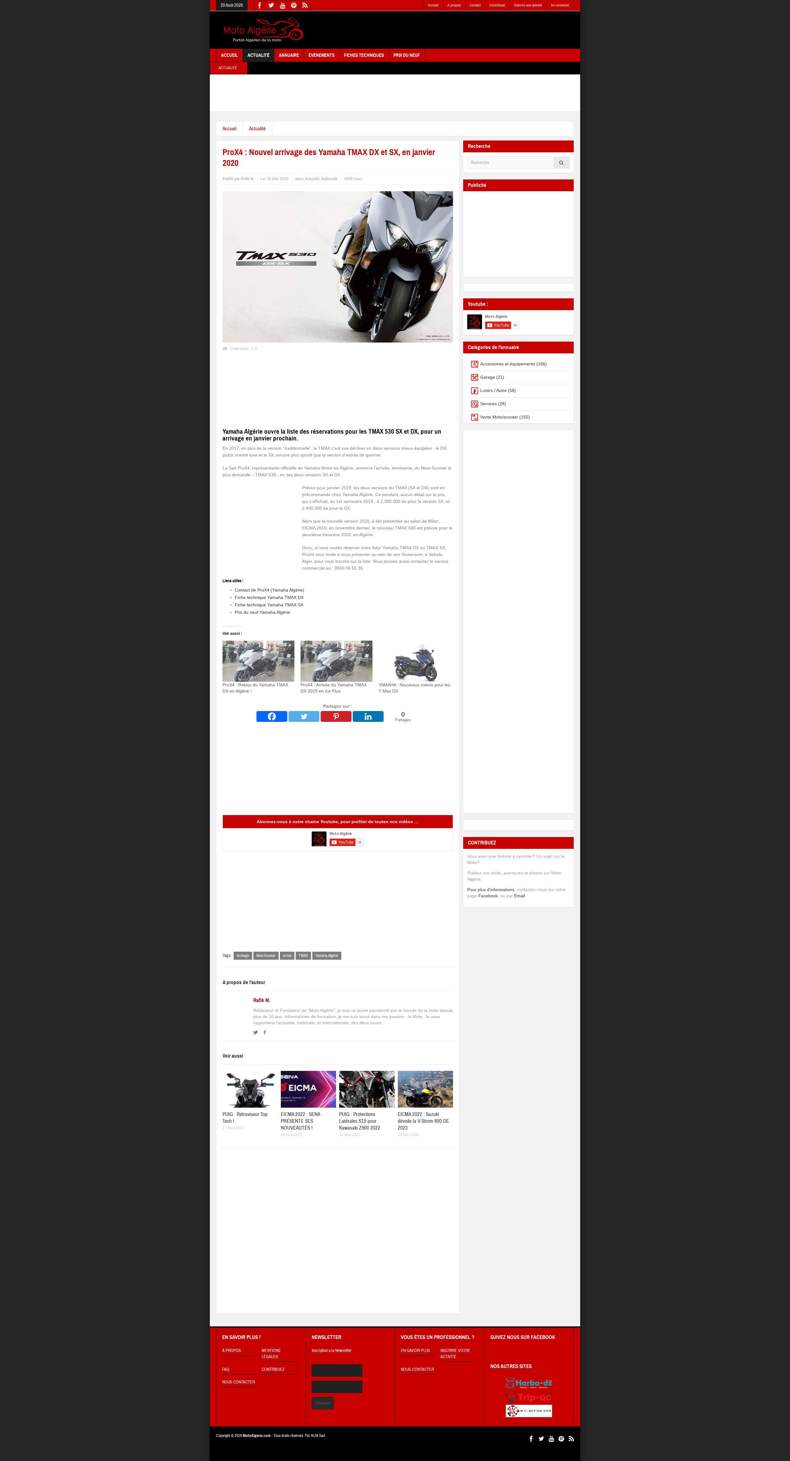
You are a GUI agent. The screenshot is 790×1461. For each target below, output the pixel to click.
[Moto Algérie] (262, 29)
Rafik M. (261, 1000)
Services (488, 403)
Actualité (258, 55)
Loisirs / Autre (493, 390)
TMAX (303, 955)
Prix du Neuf (406, 55)
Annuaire (289, 55)
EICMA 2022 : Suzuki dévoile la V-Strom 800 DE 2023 (423, 1121)
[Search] (562, 163)
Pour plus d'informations (490, 889)
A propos (454, 5)
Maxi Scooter (266, 955)
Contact (475, 5)
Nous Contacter (238, 1382)
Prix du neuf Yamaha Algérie (262, 612)
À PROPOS (231, 1351)
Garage (487, 377)
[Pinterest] (336, 716)
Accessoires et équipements (507, 363)
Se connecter (560, 5)
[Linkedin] (368, 716)
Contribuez (497, 5)
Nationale (329, 179)
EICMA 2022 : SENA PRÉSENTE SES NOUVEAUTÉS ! (300, 1121)
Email (519, 895)
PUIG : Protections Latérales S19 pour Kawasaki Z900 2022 (359, 1121)
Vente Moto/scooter (499, 417)
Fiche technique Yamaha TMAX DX (269, 597)
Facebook (488, 895)
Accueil (433, 5)
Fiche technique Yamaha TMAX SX (269, 604)
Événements (322, 55)
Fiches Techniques (364, 55)
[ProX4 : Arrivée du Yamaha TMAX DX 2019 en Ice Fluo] (336, 661)
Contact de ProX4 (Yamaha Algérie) (269, 589)
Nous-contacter (417, 1369)
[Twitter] (304, 716)
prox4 (287, 955)
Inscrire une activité (528, 5)
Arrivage (243, 955)
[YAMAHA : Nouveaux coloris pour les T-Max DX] (415, 661)
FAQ (225, 1369)
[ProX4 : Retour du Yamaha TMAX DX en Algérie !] (258, 661)
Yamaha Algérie (326, 955)
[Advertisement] (461, 30)
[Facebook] (271, 716)
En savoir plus (415, 1351)
